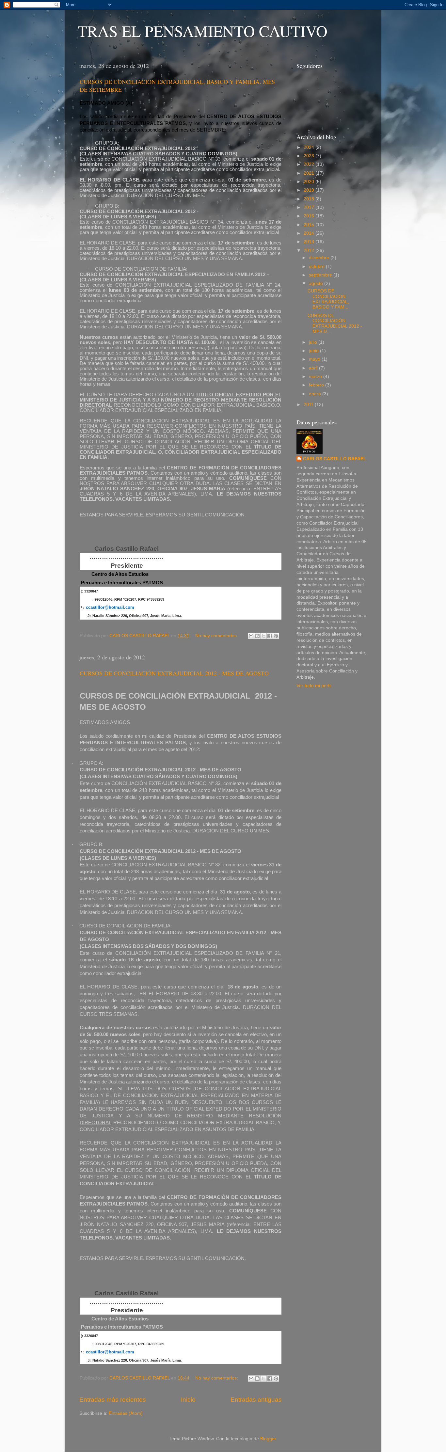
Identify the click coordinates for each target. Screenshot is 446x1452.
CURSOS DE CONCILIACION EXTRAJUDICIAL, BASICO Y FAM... (328, 299)
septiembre (321, 275)
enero (315, 393)
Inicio (188, 1399)
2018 (309, 199)
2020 (309, 181)
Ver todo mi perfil (313, 685)
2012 (309, 250)
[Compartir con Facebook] (269, 636)
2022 (309, 164)
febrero (317, 385)
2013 (309, 241)
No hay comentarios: (217, 635)
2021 (309, 173)
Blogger (268, 1438)
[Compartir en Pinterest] (276, 636)
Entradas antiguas (256, 1399)
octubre (317, 266)
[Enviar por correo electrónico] (251, 636)
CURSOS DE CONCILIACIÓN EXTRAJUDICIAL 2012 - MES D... (335, 323)
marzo (316, 376)
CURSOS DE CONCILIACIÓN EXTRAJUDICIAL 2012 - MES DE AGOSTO (174, 673)
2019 (309, 190)
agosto (316, 283)
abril (314, 368)
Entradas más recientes (112, 1399)
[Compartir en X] (263, 636)
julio (313, 342)
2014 (309, 233)
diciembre (319, 257)
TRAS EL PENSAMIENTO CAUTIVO (202, 30)
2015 (309, 224)
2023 (309, 155)
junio (314, 350)
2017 (309, 207)
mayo (315, 359)
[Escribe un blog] (257, 636)
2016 (309, 215)
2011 (309, 404)
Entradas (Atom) (126, 1413)
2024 (309, 147)
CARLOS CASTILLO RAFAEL (334, 458)
